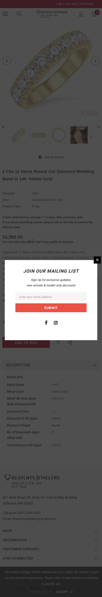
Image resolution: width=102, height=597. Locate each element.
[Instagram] (55, 322)
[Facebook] (46, 322)
